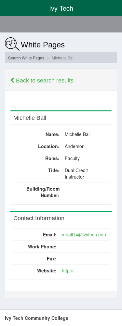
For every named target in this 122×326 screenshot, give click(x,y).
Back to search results (44, 80)
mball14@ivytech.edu (84, 234)
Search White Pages (26, 57)
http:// (68, 270)
